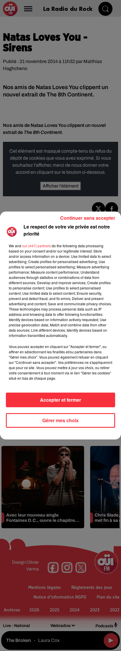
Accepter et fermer (60, 399)
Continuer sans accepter (87, 217)
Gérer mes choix (60, 420)
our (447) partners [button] (36, 245)
